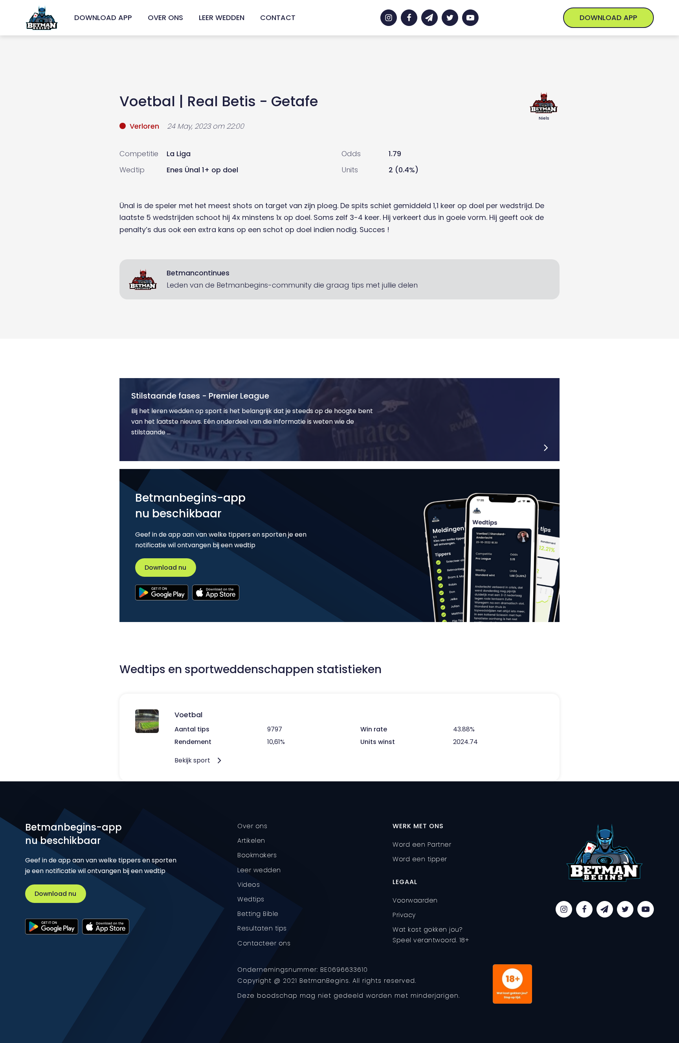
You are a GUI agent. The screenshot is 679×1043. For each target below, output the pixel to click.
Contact (277, 17)
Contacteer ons (263, 943)
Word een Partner (422, 844)
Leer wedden (221, 17)
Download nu (165, 567)
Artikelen (251, 840)
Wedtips (250, 899)
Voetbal (147, 101)
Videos (248, 884)
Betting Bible (258, 913)
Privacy (404, 914)
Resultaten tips (262, 928)
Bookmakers (257, 855)
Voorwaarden (415, 900)
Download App (103, 17)
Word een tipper (420, 859)
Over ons (165, 17)
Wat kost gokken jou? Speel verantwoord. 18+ (431, 935)
